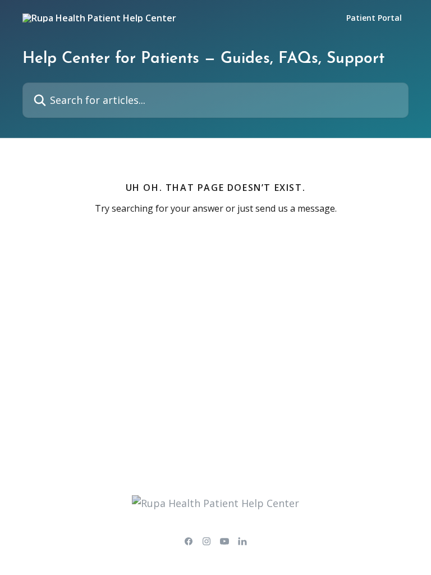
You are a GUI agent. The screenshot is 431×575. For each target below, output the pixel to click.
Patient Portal (374, 18)
